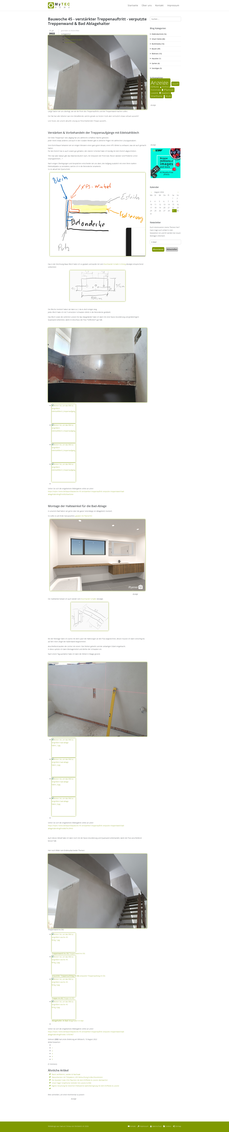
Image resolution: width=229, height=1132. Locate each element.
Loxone (155, 92)
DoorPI (175, 83)
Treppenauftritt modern (73, 40)
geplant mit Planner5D (83, 516)
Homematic (156, 90)
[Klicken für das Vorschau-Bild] (97, 68)
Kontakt (159, 5)
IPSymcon (169, 89)
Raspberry (165, 93)
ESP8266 (155, 86)
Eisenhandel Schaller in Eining (115, 264)
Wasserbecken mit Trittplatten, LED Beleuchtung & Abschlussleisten (77, 1077)
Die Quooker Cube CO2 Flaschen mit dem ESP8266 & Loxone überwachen (80, 1080)
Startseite (133, 5)
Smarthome (157, 96)
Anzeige (68, 37)
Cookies (168, 1126)
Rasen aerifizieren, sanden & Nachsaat (66, 1074)
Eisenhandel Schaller (88, 599)
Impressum (173, 5)
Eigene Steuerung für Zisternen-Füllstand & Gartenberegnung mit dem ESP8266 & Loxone (85, 1086)
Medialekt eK (79, 1126)
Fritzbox (165, 87)
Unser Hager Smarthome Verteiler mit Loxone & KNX (71, 1083)
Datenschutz (156, 1126)
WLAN (168, 96)
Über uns (147, 5)
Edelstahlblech (70, 42)
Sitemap (177, 1126)
